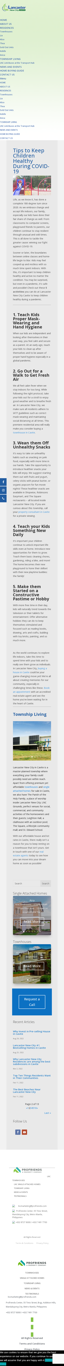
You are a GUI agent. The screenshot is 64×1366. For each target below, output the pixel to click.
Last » (47, 1112)
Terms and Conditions (32, 1343)
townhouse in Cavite (24, 432)
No (49, 1360)
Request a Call (32, 1002)
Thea (2, 43)
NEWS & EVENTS (21, 1192)
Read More (32, 921)
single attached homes (32, 1278)
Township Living (10, 59)
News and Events (11, 66)
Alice (2, 39)
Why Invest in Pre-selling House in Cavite (31, 1032)
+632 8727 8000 (23, 1222)
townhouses (31, 786)
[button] (32, 79)
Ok (46, 1360)
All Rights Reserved (32, 1338)
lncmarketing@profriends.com (32, 1206)
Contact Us (7, 74)
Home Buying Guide (12, 70)
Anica (2, 55)
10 (35, 1108)
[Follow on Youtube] (24, 1132)
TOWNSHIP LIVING (22, 1188)
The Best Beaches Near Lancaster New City (27, 1090)
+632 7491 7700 (39, 1222)
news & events (32, 1288)
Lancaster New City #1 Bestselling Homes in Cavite (29, 1046)
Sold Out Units (7, 47)
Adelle (3, 51)
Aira (32, 900)
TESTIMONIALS (20, 1196)
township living (32, 1283)
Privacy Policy (42, 1243)
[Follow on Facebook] (18, 1132)
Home (3, 19)
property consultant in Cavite (34, 511)
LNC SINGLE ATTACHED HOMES (27, 1184)
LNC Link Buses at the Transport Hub (17, 62)
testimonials (32, 1293)
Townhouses (6, 31)
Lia (1, 35)
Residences (7, 27)
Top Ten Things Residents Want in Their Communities (32, 1077)
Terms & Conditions (24, 1243)
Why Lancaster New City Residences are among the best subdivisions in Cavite (31, 1061)
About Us (6, 23)
